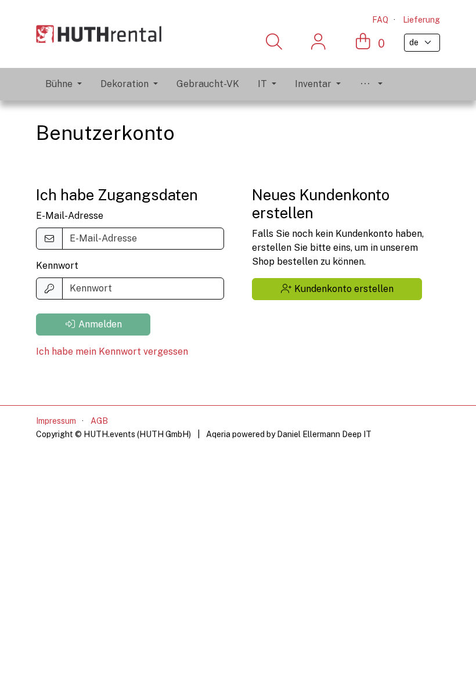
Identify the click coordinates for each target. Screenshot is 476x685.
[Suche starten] (273, 42)
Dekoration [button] (124, 83)
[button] (371, 84)
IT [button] (262, 83)
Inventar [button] (313, 83)
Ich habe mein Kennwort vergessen (112, 351)
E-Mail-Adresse (69, 215)
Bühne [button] (59, 83)
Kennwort (57, 265)
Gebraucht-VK (207, 83)
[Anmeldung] (318, 42)
